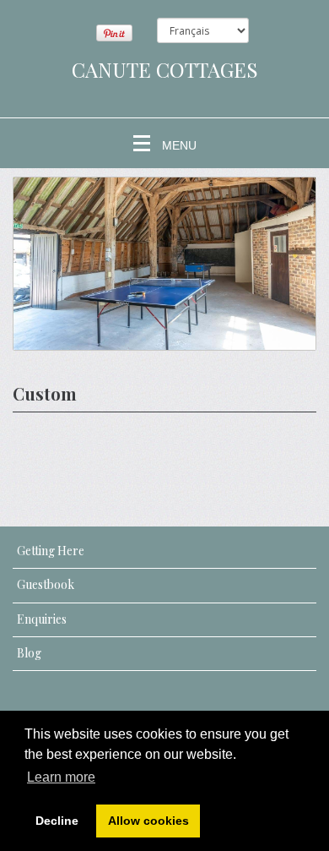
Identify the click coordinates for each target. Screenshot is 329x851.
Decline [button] (56, 820)
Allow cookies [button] (148, 820)
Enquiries (42, 619)
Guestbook (45, 584)
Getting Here (50, 551)
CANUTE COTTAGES (165, 69)
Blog (29, 653)
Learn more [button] (61, 777)
